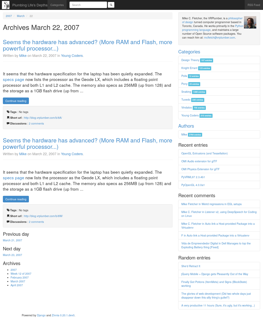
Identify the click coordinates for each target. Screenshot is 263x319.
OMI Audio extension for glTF (199, 161)
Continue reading (15, 101)
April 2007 (17, 285)
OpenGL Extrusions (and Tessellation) (204, 153)
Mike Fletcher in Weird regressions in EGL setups (211, 204)
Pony (190, 84)
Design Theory (196, 60)
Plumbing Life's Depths (30, 4)
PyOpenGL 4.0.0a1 (193, 185)
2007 (9, 16)
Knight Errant (195, 68)
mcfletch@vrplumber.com (219, 37)
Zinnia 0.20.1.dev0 (63, 315)
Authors (186, 125)
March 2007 (18, 281)
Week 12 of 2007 (21, 273)
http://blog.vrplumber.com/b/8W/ (43, 216)
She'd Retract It (190, 266)
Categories (57, 5)
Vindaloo (193, 107)
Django (41, 315)
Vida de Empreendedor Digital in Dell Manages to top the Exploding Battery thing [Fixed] (216, 245)
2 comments (36, 123)
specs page (13, 79)
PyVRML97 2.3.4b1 (193, 177)
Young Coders (72, 55)
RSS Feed (254, 5)
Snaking (193, 91)
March (21, 16)
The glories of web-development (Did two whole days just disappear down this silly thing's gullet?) (216, 295)
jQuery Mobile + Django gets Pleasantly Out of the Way (214, 274)
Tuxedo (192, 99)
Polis (190, 76)
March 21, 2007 (12, 240)
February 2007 (20, 277)
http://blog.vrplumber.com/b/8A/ (43, 118)
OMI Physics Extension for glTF (200, 169)
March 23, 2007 (12, 255)
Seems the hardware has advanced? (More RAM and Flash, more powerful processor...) (87, 45)
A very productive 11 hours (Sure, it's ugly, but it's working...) (218, 305)
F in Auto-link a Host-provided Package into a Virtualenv (215, 235)
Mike (23, 55)
